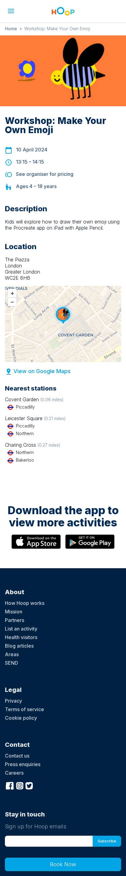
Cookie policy (21, 718)
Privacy (13, 701)
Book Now (63, 864)
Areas (12, 654)
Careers (14, 773)
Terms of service (24, 709)
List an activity (21, 629)
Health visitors (21, 637)
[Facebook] (10, 785)
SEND (11, 663)
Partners (14, 620)
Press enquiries (22, 764)
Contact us (17, 756)
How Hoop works (24, 603)
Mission (13, 612)
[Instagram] (19, 785)
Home (11, 28)
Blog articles (19, 646)
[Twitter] (29, 785)
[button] (11, 11)
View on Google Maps (42, 371)
